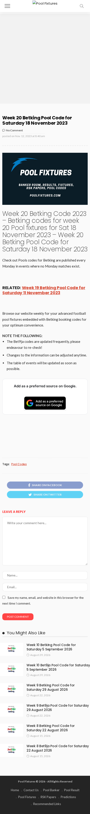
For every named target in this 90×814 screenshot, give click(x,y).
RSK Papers (48, 797)
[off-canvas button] (7, 6)
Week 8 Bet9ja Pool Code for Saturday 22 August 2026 (58, 748)
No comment (14, 130)
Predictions (68, 797)
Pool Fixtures (27, 797)
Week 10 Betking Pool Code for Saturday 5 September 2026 (51, 647)
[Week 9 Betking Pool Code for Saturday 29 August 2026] (11, 689)
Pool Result (71, 790)
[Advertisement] (45, 59)
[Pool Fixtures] (45, 2)
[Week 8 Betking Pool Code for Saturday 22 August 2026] (11, 730)
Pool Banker (51, 790)
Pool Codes (19, 464)
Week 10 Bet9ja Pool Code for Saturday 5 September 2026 (58, 667)
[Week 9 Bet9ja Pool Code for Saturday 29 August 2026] (11, 709)
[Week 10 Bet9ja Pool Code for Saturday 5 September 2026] (11, 669)
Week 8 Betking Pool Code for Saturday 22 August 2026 (51, 727)
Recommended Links (47, 804)
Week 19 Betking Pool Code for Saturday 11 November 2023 (43, 290)
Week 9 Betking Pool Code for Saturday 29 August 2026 (51, 687)
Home (15, 790)
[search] (82, 6)
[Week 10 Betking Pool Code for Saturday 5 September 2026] (11, 649)
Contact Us (31, 790)
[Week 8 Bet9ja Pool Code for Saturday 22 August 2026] (11, 750)
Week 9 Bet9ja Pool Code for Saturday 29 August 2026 (58, 707)
